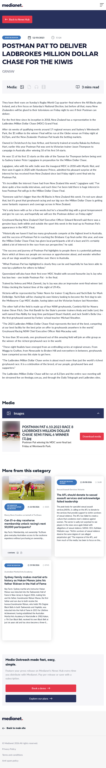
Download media (92, 436)
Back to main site (16, 728)
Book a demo (39, 688)
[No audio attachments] (36, 87)
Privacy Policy (9, 749)
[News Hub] (12, 5)
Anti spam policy (10, 760)
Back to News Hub (19, 19)
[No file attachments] (29, 87)
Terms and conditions (12, 754)
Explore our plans (38, 698)
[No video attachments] (43, 87)
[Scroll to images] (22, 87)
